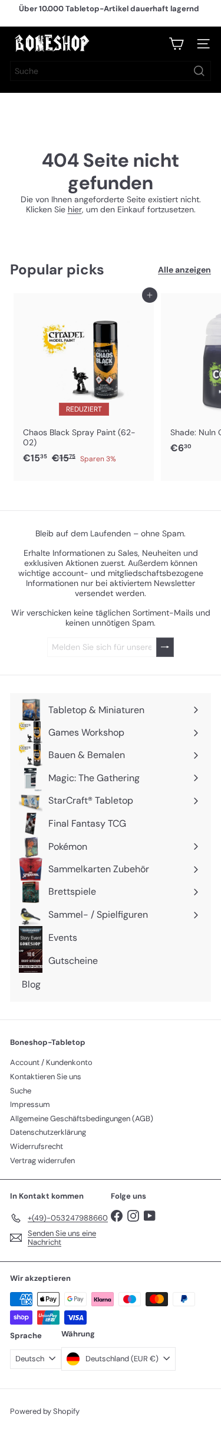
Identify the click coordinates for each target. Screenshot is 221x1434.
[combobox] (110, 71)
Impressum (30, 1104)
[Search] (199, 71)
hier (75, 209)
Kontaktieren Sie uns (45, 1077)
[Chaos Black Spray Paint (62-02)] (83, 382)
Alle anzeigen (184, 270)
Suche (20, 1091)
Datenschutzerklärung (48, 1132)
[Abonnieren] (165, 647)
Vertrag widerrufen (42, 1160)
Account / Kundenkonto (51, 1062)
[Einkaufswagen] (176, 44)
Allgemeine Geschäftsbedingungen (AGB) (81, 1118)
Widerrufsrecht (36, 1146)
